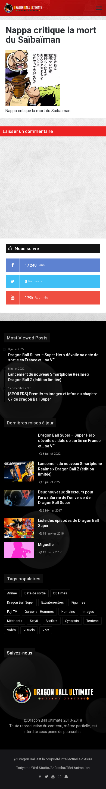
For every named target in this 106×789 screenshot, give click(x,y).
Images (88, 612)
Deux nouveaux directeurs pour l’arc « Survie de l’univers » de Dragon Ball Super (65, 497)
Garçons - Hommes (39, 612)
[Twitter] (46, 777)
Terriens (92, 621)
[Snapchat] (66, 777)
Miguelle (46, 544)
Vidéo (11, 630)
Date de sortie (35, 593)
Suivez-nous (19, 653)
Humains (68, 612)
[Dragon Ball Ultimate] (23, 8)
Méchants (14, 621)
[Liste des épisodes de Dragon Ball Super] (19, 528)
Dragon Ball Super (20, 602)
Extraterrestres (52, 602)
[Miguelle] (19, 550)
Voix (45, 630)
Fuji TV (12, 612)
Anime (12, 593)
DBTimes (60, 593)
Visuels (29, 630)
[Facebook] (40, 777)
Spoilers (52, 621)
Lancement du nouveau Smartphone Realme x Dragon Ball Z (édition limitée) (70, 468)
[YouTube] (53, 777)
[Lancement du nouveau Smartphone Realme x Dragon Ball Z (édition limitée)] (19, 471)
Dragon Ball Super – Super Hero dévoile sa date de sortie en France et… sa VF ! (69, 440)
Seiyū (34, 621)
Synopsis (72, 621)
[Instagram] (59, 777)
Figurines (78, 602)
